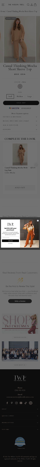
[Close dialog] (38, 220)
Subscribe (10, 240)
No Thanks (10, 243)
